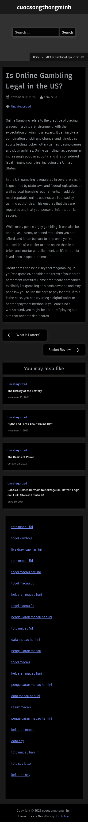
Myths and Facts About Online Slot (30, 424)
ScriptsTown (62, 816)
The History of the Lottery (25, 391)
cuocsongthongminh (44, 7)
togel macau (20, 662)
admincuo (50, 97)
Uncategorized (21, 106)
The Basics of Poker (21, 457)
